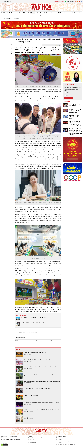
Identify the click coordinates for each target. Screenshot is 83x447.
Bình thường (69, 94)
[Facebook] (11, 39)
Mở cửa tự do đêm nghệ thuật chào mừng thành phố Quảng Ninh (75, 110)
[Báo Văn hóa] (41, 7)
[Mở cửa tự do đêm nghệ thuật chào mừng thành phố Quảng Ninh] (65, 110)
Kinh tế (44, 12)
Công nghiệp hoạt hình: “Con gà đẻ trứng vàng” (33, 323)
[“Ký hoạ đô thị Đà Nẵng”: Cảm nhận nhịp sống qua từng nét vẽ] (19, 362)
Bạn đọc (64, 12)
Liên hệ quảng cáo (70, 1)
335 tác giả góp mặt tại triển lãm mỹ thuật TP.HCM (35, 417)
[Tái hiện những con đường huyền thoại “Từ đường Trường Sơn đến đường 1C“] (19, 412)
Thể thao (20, 12)
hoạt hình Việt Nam (21, 332)
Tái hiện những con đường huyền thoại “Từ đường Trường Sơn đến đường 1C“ (41, 410)
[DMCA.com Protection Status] (4, 444)
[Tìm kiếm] (40, 15)
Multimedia (80, 12)
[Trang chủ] (2, 13)
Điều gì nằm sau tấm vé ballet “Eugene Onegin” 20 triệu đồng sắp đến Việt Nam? (41, 402)
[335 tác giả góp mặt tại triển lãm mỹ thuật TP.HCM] (19, 419)
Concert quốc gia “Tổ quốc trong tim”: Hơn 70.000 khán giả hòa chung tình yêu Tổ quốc (75, 123)
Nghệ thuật (32, 12)
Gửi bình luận (57, 344)
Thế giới (75, 12)
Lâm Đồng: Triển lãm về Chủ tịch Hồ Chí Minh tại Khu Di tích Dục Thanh (40, 367)
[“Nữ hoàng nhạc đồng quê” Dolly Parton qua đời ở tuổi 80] (19, 390)
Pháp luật (60, 12)
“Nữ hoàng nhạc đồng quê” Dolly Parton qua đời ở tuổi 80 (37, 388)
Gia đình (28, 12)
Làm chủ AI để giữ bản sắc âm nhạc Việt (33, 395)
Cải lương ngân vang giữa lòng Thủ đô (74, 104)
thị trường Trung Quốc (32, 332)
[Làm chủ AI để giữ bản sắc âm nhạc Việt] (19, 397)
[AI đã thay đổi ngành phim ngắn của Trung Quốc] (65, 116)
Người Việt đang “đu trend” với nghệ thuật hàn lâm (35, 352)
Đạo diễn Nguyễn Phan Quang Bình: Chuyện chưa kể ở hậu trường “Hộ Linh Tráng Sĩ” (42, 374)
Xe (72, 12)
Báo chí (12, 12)
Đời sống (40, 12)
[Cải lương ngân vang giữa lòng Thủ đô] (65, 105)
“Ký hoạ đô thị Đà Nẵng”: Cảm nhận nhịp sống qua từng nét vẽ (37, 360)
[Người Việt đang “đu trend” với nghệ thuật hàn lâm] (19, 354)
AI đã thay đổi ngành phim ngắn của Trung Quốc (74, 117)
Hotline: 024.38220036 (59, 1)
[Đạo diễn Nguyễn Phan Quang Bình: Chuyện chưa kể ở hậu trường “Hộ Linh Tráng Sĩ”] (19, 376)
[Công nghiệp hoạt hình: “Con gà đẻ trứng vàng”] (18, 324)
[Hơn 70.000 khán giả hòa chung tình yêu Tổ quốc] (65, 122)
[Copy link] (11, 46)
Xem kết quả (70, 98)
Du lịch (24, 12)
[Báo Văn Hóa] (41, 430)
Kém (67, 95)
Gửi (65, 98)
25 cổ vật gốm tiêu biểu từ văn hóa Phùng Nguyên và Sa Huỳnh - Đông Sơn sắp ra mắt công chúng (42, 381)
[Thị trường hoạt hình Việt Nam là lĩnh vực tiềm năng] (18, 318)
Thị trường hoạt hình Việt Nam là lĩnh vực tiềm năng (34, 317)
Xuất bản (16, 12)
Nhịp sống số (69, 12)
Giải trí (36, 12)
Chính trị (4, 12)
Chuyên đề (55, 12)
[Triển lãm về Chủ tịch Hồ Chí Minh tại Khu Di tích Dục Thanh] (19, 369)
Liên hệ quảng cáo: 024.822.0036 (35, 443)
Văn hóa (8, 12)
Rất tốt (67, 92)
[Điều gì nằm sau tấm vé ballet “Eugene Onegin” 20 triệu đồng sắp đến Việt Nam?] (19, 404)
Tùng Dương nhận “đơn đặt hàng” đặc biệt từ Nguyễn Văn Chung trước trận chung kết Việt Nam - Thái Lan (75, 131)
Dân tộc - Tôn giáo (49, 12)
